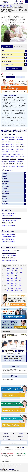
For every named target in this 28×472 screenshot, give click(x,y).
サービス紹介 (7, 433)
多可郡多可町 (13, 159)
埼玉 (21, 272)
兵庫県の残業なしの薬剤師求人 (9, 253)
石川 (12, 275)
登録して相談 (21, 439)
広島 (20, 283)
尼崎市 (7, 144)
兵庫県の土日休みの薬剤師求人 (9, 255)
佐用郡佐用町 (5, 166)
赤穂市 (3, 149)
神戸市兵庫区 (19, 137)
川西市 (3, 151)
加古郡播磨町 (5, 161)
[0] (21, 2)
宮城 (21, 268)
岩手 (17, 268)
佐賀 (12, 288)
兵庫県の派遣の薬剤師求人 (8, 239)
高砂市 (21, 149)
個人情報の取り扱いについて (15, 464)
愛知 (8, 278)
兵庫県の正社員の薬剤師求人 (8, 234)
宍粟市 (12, 156)
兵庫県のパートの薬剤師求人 (8, 241)
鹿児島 (16, 290)
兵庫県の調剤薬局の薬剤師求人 (9, 213)
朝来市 (3, 156)
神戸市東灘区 (5, 137)
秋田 (8, 270)
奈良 (8, 282)
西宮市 (17, 144)
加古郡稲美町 (21, 159)
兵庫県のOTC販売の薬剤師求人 (9, 220)
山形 (12, 270)
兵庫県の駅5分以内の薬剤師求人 (9, 257)
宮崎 (12, 290)
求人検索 (21, 433)
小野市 (7, 151)
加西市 (17, 151)
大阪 (8, 280)
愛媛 (20, 285)
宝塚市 (12, 149)
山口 (8, 285)
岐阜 (16, 278)
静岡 (12, 278)
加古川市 (22, 146)
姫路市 (3, 144)
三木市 (17, 149)
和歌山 (12, 282)
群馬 (12, 273)
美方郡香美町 (12, 166)
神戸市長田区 (5, 139)
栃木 (16, 273)
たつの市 (22, 156)
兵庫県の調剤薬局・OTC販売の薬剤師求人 (11, 218)
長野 (16, 277)
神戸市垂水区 (20, 139)
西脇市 (7, 149)
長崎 (16, 288)
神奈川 (12, 272)
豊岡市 (17, 146)
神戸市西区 (18, 141)
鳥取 (8, 283)
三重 (20, 278)
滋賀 (20, 280)
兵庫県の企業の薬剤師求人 (8, 222)
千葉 (17, 272)
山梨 (12, 277)
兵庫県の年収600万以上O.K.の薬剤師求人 (11, 250)
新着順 (10, 77)
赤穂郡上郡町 (20, 163)
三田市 (12, 151)
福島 (16, 270)
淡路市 (7, 156)
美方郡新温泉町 (20, 166)
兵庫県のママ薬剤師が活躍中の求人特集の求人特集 (11, 6)
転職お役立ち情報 (7, 439)
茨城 (8, 273)
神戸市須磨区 (12, 139)
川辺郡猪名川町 (5, 159)
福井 (16, 275)
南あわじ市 (20, 154)
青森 (13, 268)
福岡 (8, 288)
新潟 (8, 277)
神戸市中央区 (11, 141)
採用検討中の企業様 (14, 442)
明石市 (12, 144)
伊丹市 (7, 146)
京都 (16, 280)
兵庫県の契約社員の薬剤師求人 (9, 236)
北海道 (8, 268)
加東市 (17, 156)
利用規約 (8, 464)
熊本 (20, 288)
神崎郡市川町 (12, 161)
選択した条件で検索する (14, 68)
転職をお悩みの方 (7, 436)
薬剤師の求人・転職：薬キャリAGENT (8, 5)
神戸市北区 (4, 141)
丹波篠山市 (4, 154)
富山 (8, 275)
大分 (8, 290)
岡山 (16, 283)
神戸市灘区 (11, 137)
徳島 (12, 285)
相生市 (12, 146)
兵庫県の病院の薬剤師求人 (8, 215)
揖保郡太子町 (12, 163)
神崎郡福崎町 (20, 161)
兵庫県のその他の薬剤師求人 (8, 225)
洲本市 (21, 144)
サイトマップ (3, 464)
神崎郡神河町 (5, 163)
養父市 (9, 154)
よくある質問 (21, 436)
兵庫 (12, 280)
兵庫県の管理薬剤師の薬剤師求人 (9, 260)
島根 (12, 283)
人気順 (20, 77)
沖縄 (21, 290)
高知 (8, 287)
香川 (16, 285)
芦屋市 (3, 146)
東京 (8, 272)
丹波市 (14, 154)
